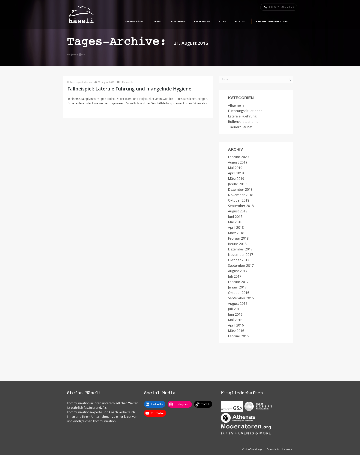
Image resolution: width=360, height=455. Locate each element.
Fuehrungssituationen (81, 82)
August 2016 (237, 303)
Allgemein (236, 105)
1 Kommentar (127, 82)
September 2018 (241, 205)
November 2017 (240, 254)
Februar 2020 (238, 156)
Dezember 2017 (240, 249)
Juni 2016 (235, 314)
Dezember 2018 (240, 189)
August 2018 (237, 211)
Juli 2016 (234, 309)
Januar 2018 (237, 243)
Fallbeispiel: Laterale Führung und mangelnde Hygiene (129, 88)
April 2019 (236, 173)
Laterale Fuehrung (242, 116)
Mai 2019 (235, 167)
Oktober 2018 (238, 200)
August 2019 (237, 162)
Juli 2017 (234, 276)
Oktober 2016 (238, 292)
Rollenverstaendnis (243, 121)
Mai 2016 (235, 319)
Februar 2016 (238, 336)
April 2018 (236, 227)
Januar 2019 (237, 184)
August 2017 (237, 271)
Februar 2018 (238, 238)
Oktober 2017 (238, 260)
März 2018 (236, 233)
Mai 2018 (235, 222)
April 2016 (236, 325)
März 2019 (236, 178)
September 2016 (241, 298)
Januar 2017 (237, 287)
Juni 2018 (235, 216)
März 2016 (236, 330)
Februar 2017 (238, 281)
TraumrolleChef (240, 127)
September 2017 (241, 265)
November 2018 (240, 194)
